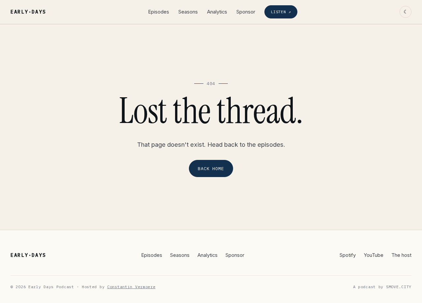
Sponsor (245, 12)
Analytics (217, 12)
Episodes (158, 12)
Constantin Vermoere (131, 286)
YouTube (373, 255)
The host (401, 255)
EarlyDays (28, 12)
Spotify (348, 255)
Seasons (188, 12)
